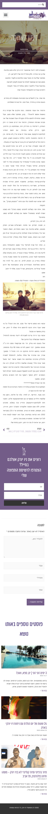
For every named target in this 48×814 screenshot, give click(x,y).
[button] (5, 15)
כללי (24, 53)
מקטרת (20, 53)
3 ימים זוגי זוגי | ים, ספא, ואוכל (31, 673)
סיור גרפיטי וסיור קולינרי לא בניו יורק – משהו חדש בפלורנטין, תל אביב (24, 774)
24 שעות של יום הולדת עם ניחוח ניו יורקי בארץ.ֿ (26, 725)
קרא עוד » (43, 690)
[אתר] (24, 590)
